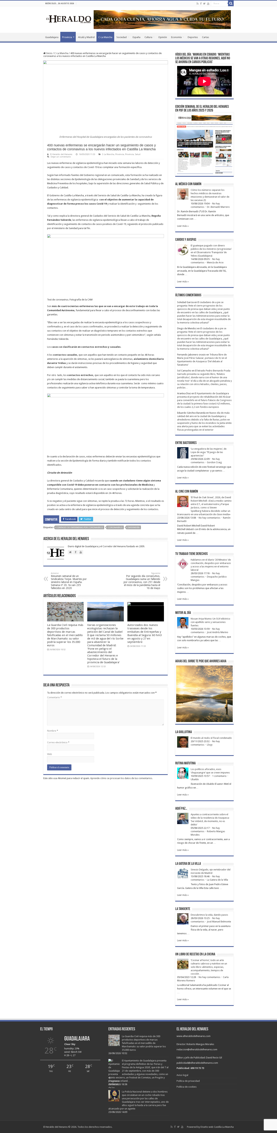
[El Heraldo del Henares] (68, 18)
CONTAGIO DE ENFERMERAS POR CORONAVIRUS (79, 527)
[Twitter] (204, 3)
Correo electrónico (58, 742)
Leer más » (183, 226)
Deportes (193, 37)
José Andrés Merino (217, 632)
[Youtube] (208, 3)
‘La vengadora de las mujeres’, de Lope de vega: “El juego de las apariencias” (208, 452)
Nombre (52, 730)
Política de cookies (187, 1086)
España (136, 37)
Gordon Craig (214, 462)
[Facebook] (201, 3)
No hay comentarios (209, 517)
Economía (176, 37)
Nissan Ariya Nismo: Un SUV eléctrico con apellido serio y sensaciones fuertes (210, 622)
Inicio (49, 53)
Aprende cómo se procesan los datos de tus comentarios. (121, 778)
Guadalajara (51, 37)
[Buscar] (231, 3)
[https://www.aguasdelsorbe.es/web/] (162, 19)
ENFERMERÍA (134, 527)
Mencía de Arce (215, 262)
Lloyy (209, 744)
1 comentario (219, 776)
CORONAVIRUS (115, 527)
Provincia (67, 37)
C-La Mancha (105, 37)
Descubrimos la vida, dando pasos (209, 914)
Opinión (162, 37)
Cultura (148, 37)
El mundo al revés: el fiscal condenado (211, 737)
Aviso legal (182, 1075)
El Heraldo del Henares (61, 154)
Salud (137, 154)
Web (49, 754)
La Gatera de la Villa (217, 879)
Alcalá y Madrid (86, 37)
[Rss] (197, 3)
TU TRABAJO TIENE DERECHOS (191, 554)
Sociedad (121, 37)
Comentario (54, 697)
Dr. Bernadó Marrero (218, 207)
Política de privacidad (188, 1081)
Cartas (205, 37)
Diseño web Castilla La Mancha (217, 1126)
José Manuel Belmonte (219, 921)
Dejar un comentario (61, 157)
